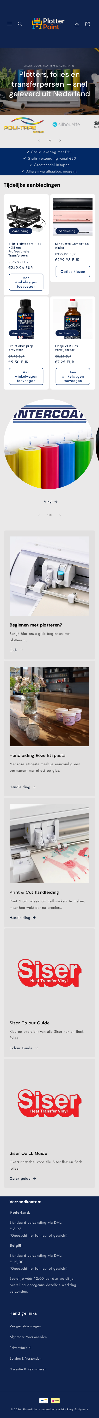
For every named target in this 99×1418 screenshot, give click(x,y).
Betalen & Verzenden (25, 1358)
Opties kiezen (73, 271)
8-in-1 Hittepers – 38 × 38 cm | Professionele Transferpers (25, 249)
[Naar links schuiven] (39, 140)
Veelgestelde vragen (25, 1326)
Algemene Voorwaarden (28, 1336)
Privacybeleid (20, 1347)
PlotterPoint (30, 1409)
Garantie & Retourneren (28, 1369)
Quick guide (20, 1178)
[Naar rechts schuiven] (60, 140)
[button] (9, 24)
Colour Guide (21, 1048)
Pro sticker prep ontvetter (20, 348)
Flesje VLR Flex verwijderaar (66, 348)
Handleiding (20, 787)
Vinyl (48, 501)
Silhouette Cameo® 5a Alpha (72, 246)
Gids (14, 650)
